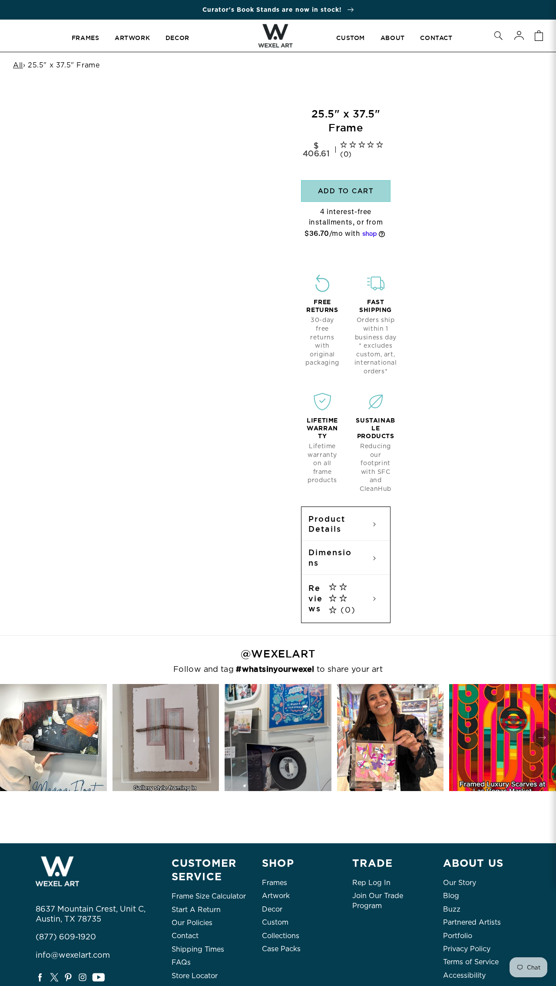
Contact (185, 936)
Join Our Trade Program (377, 900)
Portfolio (457, 936)
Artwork (276, 896)
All (18, 65)
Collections (280, 936)
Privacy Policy (466, 949)
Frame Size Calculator (209, 896)
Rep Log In (371, 883)
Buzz (451, 909)
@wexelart (278, 654)
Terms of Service (471, 962)
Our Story (459, 883)
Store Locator (195, 976)
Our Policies (192, 923)
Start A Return (196, 910)
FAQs (181, 962)
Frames (274, 883)
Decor (272, 909)
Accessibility (464, 975)
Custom (275, 922)
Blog (451, 896)
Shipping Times (198, 949)
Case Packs (281, 949)
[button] (498, 35)
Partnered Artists (472, 922)
